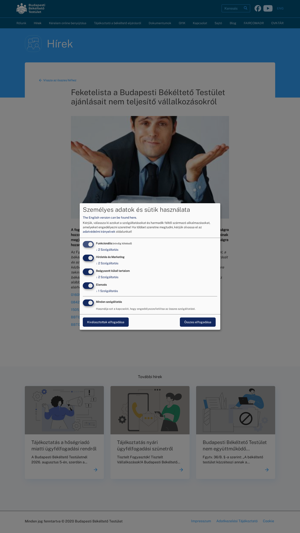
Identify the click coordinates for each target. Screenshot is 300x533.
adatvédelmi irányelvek (99, 231)
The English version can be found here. (110, 217)
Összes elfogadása (197, 322)
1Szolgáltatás (107, 291)
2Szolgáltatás (107, 249)
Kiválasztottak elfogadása (105, 322)
